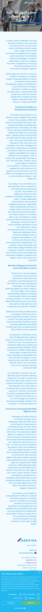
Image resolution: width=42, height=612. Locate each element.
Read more (4, 590)
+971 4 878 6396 (31, 560)
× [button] (40, 573)
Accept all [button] (31, 603)
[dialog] (21, 591)
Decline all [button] (11, 603)
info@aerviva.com (31, 563)
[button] (21, 608)
